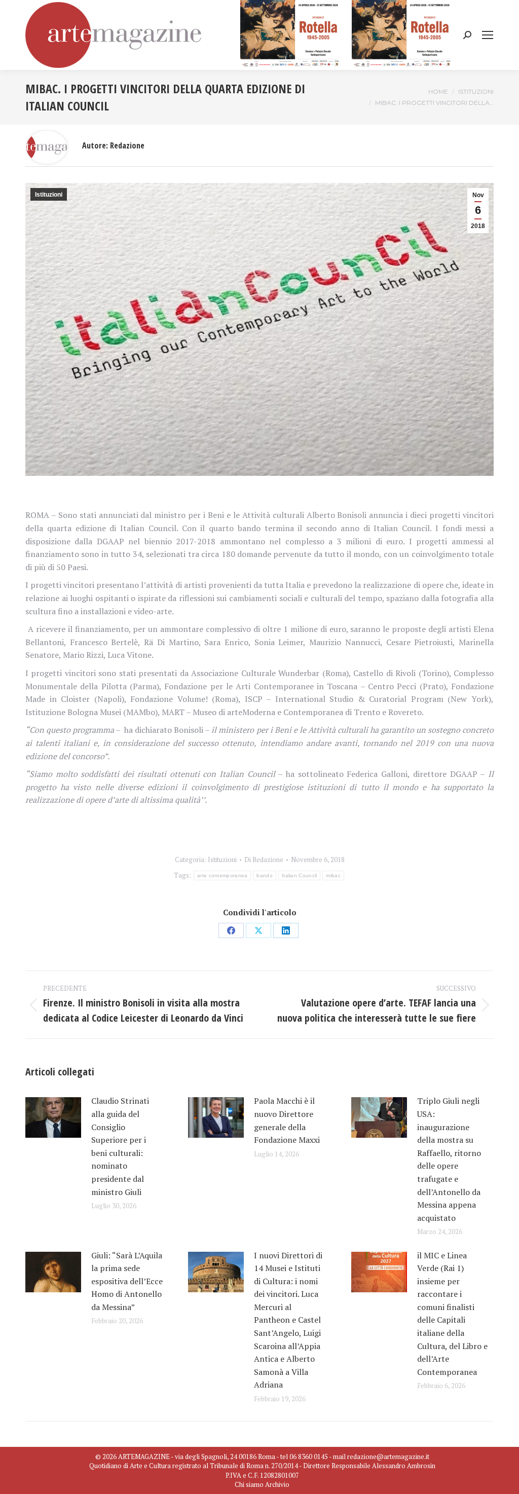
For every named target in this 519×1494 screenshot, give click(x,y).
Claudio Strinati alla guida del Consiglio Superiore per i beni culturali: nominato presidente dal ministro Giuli (120, 1146)
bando (264, 875)
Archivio (277, 1484)
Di (263, 859)
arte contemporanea (222, 875)
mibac (333, 875)
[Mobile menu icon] (487, 35)
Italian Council (299, 875)
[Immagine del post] (53, 1117)
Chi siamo (249, 1484)
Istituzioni (48, 194)
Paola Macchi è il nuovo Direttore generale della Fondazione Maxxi (287, 1120)
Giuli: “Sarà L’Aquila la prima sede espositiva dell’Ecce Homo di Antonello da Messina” (127, 1281)
